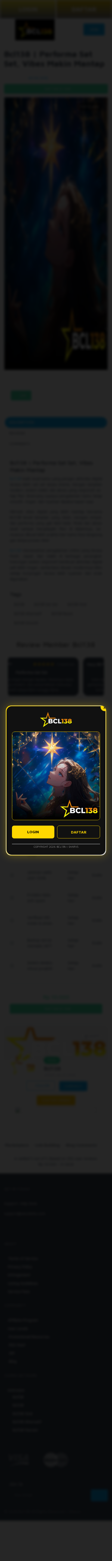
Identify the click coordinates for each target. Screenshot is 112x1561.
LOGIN (33, 831)
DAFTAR (78, 832)
